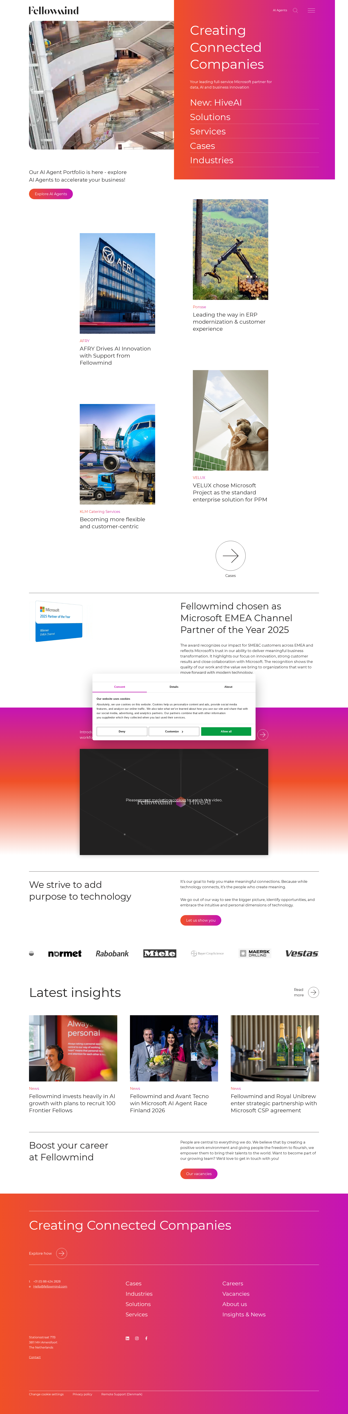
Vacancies (236, 1293)
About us (234, 1304)
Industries (211, 160)
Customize (172, 731)
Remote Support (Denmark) (121, 1394)
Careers (232, 1283)
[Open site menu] (311, 10)
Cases (202, 146)
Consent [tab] (119, 686)
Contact (35, 1357)
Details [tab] (174, 686)
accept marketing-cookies (162, 800)
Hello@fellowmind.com (50, 1286)
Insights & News (244, 1314)
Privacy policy (82, 1394)
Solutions (210, 117)
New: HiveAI (216, 102)
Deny (122, 731)
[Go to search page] (295, 10)
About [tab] (228, 686)
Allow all (226, 731)
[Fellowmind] (55, 10)
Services (208, 131)
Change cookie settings (46, 1394)
